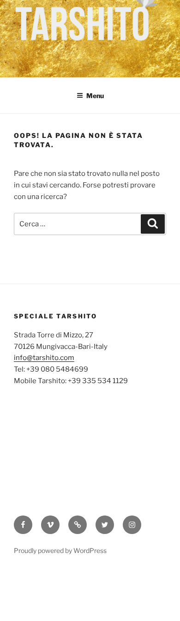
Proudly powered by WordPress (60, 550)
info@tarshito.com (44, 358)
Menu (95, 95)
